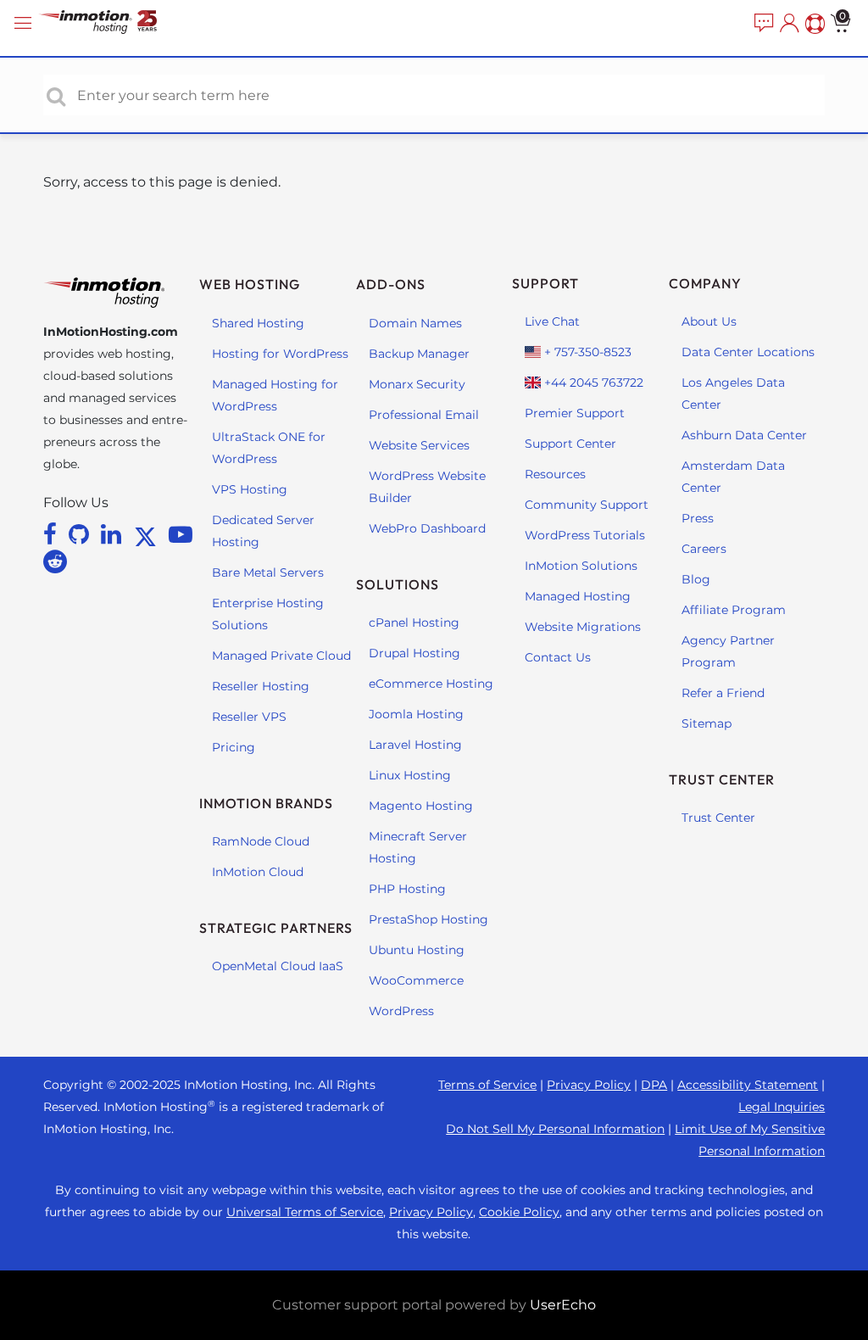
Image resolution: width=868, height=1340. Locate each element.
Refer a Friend (723, 693)
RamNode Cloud (260, 841)
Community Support (586, 504)
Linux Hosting (410, 775)
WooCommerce (416, 980)
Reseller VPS (249, 716)
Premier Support (575, 413)
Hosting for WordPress (280, 353)
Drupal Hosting (414, 653)
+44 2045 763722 (592, 382)
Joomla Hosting (416, 714)
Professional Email (424, 414)
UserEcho (563, 1305)
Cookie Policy (519, 1212)
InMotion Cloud (257, 871)
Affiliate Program (734, 609)
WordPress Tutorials (585, 535)
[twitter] (148, 534)
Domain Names (415, 323)
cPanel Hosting (414, 622)
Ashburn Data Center (744, 435)
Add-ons (391, 284)
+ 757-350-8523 (586, 352)
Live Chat (552, 321)
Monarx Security (417, 384)
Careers (704, 548)
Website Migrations (583, 626)
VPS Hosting (249, 489)
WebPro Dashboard (427, 528)
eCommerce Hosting (431, 683)
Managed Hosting (578, 596)
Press (698, 518)
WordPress (401, 1011)
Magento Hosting (421, 805)
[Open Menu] (25, 23)
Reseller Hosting (260, 686)
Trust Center (718, 817)
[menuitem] (762, 23)
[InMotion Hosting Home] (114, 23)
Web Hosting (249, 284)
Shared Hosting (258, 323)
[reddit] (55, 561)
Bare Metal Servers (268, 572)
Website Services (419, 445)
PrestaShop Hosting (428, 919)
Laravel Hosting (415, 744)
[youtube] (180, 534)
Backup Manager (419, 353)
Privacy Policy (589, 1084)
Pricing (233, 747)
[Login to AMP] (787, 23)
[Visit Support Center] (812, 23)
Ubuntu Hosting (417, 950)
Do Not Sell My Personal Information (555, 1128)
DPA (654, 1084)
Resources (555, 474)
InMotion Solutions (581, 565)
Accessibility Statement (747, 1084)
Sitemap (707, 723)
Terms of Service (487, 1084)
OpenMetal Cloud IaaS (277, 966)
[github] (82, 534)
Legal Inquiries (781, 1106)
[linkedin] (114, 534)
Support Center (570, 443)
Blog (696, 579)
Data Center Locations (748, 352)
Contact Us (558, 657)
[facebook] (53, 534)
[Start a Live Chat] (762, 23)
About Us (709, 321)
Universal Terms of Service (304, 1212)
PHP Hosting (407, 888)
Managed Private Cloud (281, 655)
